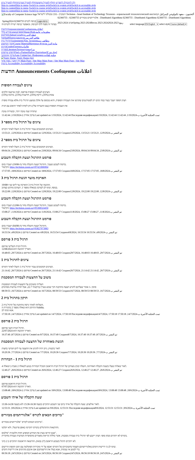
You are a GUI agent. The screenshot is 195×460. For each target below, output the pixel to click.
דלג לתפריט (61, 2)
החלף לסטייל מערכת (27, 2)
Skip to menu (22, 5)
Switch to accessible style (83, 5)
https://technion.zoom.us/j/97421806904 (29, 167)
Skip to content (8, 5)
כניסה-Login (42, 21)
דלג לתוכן (71, 2)
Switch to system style (60, 5)
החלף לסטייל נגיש (9, 2)
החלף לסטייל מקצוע (46, 2)
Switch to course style (39, 5)
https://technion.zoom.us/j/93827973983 (29, 228)
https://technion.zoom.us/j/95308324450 (29, 208)
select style (164, 24)
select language (137, 24)
